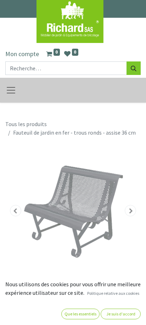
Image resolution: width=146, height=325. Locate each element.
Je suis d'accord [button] (120, 313)
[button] (15, 210)
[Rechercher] (134, 68)
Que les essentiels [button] (80, 313)
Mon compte (22, 54)
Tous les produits (26, 124)
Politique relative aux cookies (113, 293)
